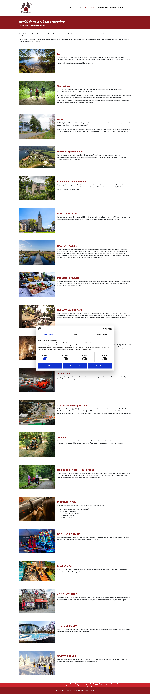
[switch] (65, 358)
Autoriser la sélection (75, 366)
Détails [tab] (75, 334)
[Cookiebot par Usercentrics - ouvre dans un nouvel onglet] (104, 328)
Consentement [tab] (48, 334)
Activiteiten (89, 8)
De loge (78, 8)
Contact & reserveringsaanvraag (111, 8)
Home (70, 8)
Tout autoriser (100, 366)
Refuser (50, 366)
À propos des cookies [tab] (101, 334)
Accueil (21, 25)
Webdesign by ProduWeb (85, 690)
